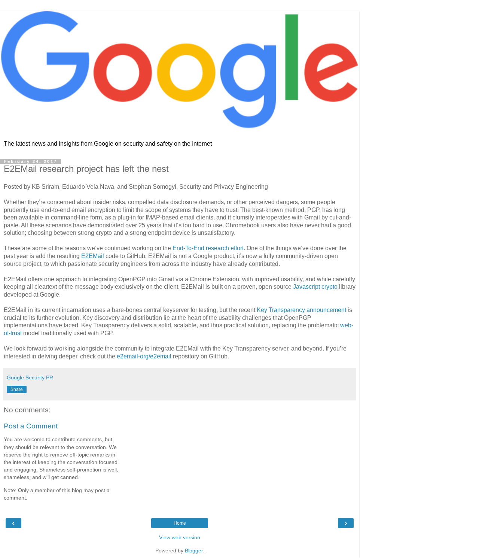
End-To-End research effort (208, 248)
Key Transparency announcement (301, 310)
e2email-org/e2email (144, 356)
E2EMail (92, 256)
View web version (179, 537)
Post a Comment (31, 426)
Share (16, 389)
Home (180, 523)
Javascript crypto (315, 286)
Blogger (194, 551)
